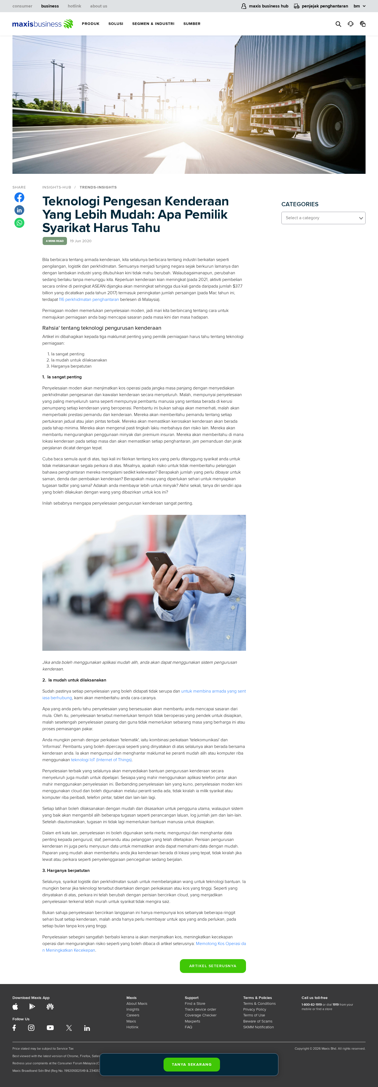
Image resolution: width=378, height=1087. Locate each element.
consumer (22, 6)
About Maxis (136, 1003)
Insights (132, 1009)
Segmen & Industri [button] (153, 23)
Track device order (200, 1009)
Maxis (131, 1021)
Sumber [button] (192, 23)
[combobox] (323, 218)
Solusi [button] (115, 23)
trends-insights (98, 187)
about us (98, 6)
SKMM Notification (258, 1027)
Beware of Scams (257, 1021)
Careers (132, 1015)
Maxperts (192, 1021)
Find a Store (195, 1003)
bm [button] (357, 6)
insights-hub (56, 187)
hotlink (74, 6)
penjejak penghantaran (325, 6)
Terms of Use (254, 1015)
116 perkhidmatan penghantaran (89, 299)
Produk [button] (91, 23)
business (50, 6)
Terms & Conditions (259, 1003)
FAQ (188, 1027)
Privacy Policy (254, 1009)
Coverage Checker (200, 1015)
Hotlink (132, 1027)
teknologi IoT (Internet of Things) (101, 760)
